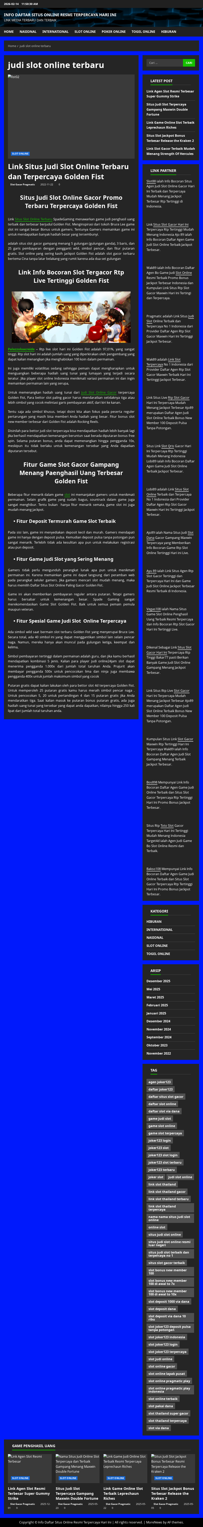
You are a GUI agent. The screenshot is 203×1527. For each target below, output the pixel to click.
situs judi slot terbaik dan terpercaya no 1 (168, 1254)
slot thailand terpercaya (167, 1421)
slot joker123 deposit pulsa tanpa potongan (169, 1328)
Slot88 (151, 181)
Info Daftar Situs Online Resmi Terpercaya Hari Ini (60, 14)
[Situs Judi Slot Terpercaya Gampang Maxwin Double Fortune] (78, 1468)
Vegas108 (154, 609)
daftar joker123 (160, 1089)
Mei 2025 (153, 989)
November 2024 (159, 1029)
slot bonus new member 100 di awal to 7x (167, 1282)
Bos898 (152, 782)
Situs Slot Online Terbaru (33, 219)
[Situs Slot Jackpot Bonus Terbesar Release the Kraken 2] (173, 1468)
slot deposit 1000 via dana (168, 1301)
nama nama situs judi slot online (169, 1218)
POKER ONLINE (114, 31)
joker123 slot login (163, 1155)
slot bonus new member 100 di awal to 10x (167, 1292)
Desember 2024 (158, 1021)
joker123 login (159, 1140)
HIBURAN (168, 31)
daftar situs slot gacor (165, 1096)
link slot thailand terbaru (168, 1199)
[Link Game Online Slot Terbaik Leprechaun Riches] (125, 1468)
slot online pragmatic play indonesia (169, 1390)
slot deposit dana (162, 1309)
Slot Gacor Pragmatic (22, 184)
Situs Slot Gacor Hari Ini (171, 224)
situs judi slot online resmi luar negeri (169, 1243)
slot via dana (158, 1428)
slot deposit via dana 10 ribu (167, 1318)
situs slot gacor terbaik (166, 1263)
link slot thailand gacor (167, 1192)
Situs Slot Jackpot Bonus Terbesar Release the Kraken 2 (172, 1493)
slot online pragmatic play (169, 1381)
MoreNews (154, 1522)
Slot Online (184, 273)
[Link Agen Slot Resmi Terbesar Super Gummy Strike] (30, 1468)
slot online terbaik (163, 1399)
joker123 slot (158, 1148)
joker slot (155, 1177)
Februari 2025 (157, 1005)
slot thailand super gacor (168, 1413)
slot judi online (160, 1359)
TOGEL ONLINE (143, 31)
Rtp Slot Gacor (179, 397)
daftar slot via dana (164, 1111)
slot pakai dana (160, 1406)
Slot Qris (167, 446)
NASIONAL (28, 31)
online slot (156, 1227)
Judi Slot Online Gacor (99, 392)
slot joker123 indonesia (166, 1337)
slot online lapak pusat (166, 1373)
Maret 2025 (155, 997)
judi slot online (180, 1177)
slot (67, 494)
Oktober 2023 (157, 1045)
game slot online (161, 1126)
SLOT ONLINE (85, 31)
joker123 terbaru (161, 1170)
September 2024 (159, 1037)
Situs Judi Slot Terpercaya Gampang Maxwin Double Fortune (167, 109)
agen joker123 (159, 1082)
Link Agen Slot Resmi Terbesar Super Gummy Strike (29, 1493)
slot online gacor (161, 1366)
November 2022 (159, 1053)
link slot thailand (162, 1184)
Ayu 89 (151, 571)
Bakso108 (154, 869)
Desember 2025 (158, 981)
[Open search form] (198, 32)
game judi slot (159, 1118)
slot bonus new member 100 (167, 1271)
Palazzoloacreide (21, 349)
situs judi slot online (164, 1234)
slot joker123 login (163, 1344)
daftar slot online (162, 1104)
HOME (9, 31)
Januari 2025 (156, 1013)
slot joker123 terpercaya (167, 1352)
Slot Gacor (182, 690)
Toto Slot (167, 825)
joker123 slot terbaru (165, 1162)
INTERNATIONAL (55, 31)
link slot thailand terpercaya (162, 1208)
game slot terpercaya (165, 1133)
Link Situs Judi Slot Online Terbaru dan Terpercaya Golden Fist (68, 171)
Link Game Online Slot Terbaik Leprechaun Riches (123, 1493)
